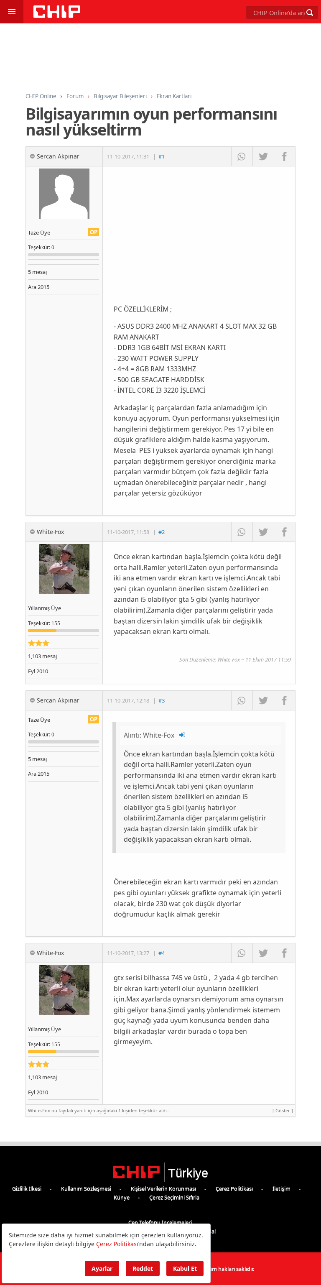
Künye (122, 1197)
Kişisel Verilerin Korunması (163, 1188)
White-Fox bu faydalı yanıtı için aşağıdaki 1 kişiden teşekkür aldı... (160, 1110)
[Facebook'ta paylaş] (284, 156)
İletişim (281, 1188)
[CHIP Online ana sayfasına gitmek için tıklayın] (56, 16)
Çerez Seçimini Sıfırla (174, 1197)
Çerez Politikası (234, 1188)
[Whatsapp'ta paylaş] (241, 156)
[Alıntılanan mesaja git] (182, 735)
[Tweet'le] (263, 156)
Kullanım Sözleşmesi (86, 1188)
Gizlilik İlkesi (26, 1188)
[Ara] (309, 13)
